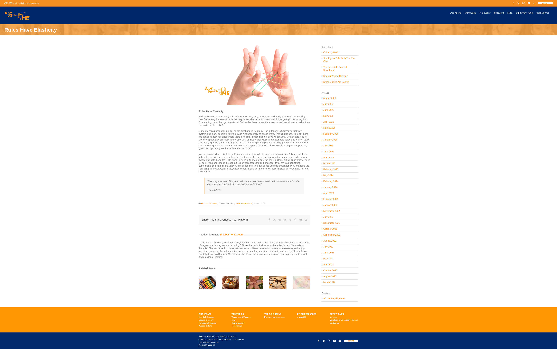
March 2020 (329, 282)
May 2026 (328, 116)
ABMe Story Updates (244, 204)
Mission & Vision (206, 320)
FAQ (233, 320)
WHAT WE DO (238, 314)
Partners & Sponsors (207, 323)
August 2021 (329, 241)
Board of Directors (206, 317)
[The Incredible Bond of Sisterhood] (254, 277)
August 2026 (329, 98)
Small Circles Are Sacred (336, 82)
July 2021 (328, 246)
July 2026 (328, 104)
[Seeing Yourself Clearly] (277, 277)
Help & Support (238, 323)
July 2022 (328, 217)
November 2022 (331, 211)
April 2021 (328, 264)
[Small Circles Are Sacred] (301, 277)
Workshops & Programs (242, 317)
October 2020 (330, 270)
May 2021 (328, 258)
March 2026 (329, 128)
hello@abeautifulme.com (29, 3)
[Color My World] (207, 277)
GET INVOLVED (337, 314)
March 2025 (329, 163)
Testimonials (237, 326)
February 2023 (330, 199)
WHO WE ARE (205, 314)
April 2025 (328, 157)
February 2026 (330, 134)
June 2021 (328, 252)
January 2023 (330, 205)
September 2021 (331, 235)
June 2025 (328, 151)
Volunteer (334, 317)
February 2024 (330, 181)
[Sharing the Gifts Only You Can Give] (230, 277)
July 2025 (328, 145)
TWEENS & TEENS (272, 314)
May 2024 (328, 175)
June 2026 (328, 110)
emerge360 (301, 317)
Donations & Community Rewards (344, 320)
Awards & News (205, 326)
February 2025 (330, 169)
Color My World (331, 52)
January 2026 (330, 139)
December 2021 (331, 223)
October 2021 (330, 229)
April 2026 (328, 122)
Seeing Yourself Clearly (335, 76)
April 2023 (328, 193)
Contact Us (334, 323)
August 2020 (329, 276)
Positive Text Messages (274, 317)
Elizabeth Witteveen (209, 204)
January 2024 (330, 187)
